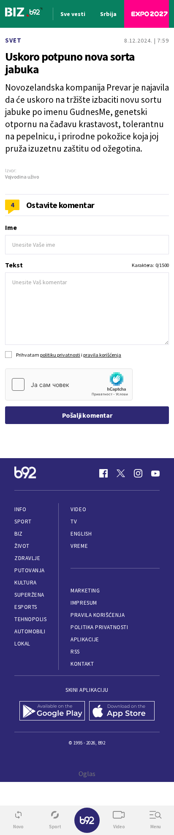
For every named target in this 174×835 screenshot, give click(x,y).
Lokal (22, 643)
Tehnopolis (30, 619)
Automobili (29, 631)
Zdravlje (27, 558)
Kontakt (82, 663)
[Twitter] (121, 473)
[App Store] (122, 711)
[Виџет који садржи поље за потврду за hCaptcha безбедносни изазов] (69, 384)
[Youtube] (155, 473)
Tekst (14, 265)
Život (22, 546)
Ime (11, 227)
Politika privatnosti (99, 627)
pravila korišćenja (102, 355)
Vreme (79, 546)
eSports (25, 607)
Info (20, 509)
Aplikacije (85, 639)
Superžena (29, 594)
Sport (23, 521)
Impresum (84, 602)
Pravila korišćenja (98, 615)
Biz (18, 533)
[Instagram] (138, 473)
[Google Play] (52, 711)
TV (74, 521)
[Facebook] (103, 473)
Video (78, 509)
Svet (13, 40)
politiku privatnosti (60, 355)
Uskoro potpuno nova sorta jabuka (70, 62)
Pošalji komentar (87, 415)
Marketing (85, 590)
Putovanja (29, 570)
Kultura (25, 582)
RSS (75, 651)
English (81, 533)
